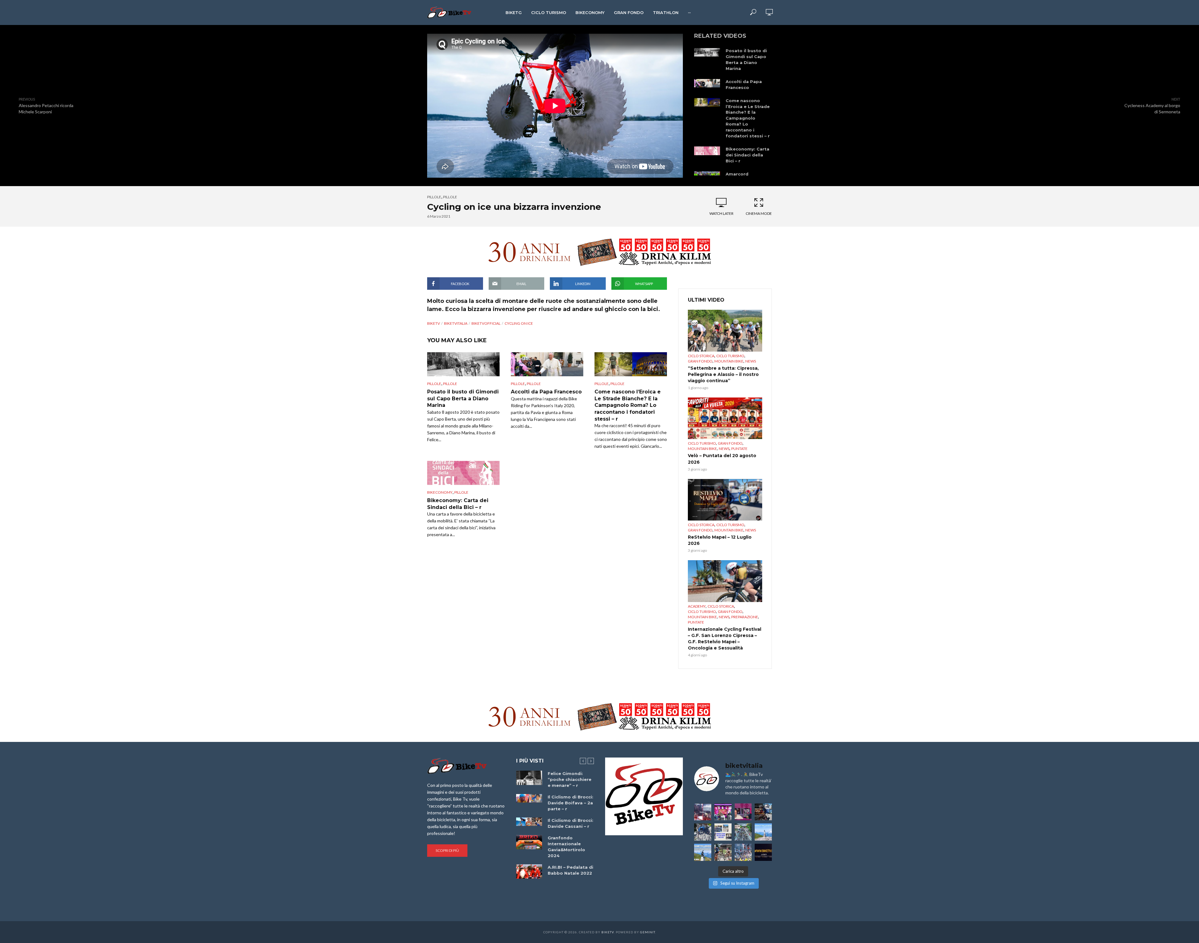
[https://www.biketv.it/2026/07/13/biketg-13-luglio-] (702, 832)
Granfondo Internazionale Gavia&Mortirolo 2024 (566, 846)
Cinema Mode (759, 213)
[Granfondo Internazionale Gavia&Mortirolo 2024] (529, 842)
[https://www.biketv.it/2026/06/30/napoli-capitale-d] (743, 852)
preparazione (744, 617)
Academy (697, 606)
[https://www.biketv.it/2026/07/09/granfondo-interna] (743, 832)
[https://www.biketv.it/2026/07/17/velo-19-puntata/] (723, 812)
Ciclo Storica (701, 355)
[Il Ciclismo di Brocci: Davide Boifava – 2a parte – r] (529, 798)
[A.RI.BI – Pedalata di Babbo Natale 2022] (529, 871)
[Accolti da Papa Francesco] (707, 83)
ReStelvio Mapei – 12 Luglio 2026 (720, 540)
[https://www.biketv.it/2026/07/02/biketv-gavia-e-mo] (763, 852)
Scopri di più (447, 850)
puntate (739, 448)
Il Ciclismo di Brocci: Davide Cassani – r (570, 823)
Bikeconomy (589, 12)
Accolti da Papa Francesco (744, 84)
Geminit (647, 932)
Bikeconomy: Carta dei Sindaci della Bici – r (747, 154)
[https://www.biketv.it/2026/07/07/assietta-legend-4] (763, 832)
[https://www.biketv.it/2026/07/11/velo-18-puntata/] (743, 812)
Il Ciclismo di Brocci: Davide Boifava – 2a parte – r (570, 802)
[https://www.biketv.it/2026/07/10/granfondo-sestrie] (723, 832)
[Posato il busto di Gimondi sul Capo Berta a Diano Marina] (707, 52)
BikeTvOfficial (486, 323)
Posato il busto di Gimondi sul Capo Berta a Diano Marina (746, 59)
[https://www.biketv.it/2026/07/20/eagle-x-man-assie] (702, 812)
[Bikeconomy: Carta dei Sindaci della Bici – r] (707, 150)
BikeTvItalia (455, 323)
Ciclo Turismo (548, 12)
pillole (450, 197)
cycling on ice (519, 323)
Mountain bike (728, 361)
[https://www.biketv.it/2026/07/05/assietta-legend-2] (702, 852)
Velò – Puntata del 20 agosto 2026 (722, 459)
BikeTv (433, 323)
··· (689, 12)
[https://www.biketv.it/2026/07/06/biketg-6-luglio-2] (723, 852)
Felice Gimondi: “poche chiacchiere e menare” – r (569, 779)
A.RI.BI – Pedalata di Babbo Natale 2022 (570, 870)
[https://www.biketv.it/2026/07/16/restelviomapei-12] (763, 812)
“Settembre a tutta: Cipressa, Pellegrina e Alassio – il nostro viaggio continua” (723, 374)
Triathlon (665, 12)
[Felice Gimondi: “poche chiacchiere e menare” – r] (529, 778)
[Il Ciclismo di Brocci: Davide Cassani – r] (529, 821)
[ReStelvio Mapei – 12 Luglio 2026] (725, 500)
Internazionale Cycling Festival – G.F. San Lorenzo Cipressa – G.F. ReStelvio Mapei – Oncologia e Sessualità (724, 638)
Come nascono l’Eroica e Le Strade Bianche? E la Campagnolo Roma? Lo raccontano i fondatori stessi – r (748, 118)
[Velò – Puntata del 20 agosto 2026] (725, 418)
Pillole (434, 197)
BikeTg (514, 12)
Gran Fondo (629, 12)
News (750, 361)
